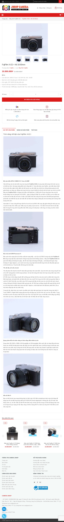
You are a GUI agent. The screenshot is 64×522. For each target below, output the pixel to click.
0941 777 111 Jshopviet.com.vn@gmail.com (20, 505)
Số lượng (4, 94)
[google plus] (40, 482)
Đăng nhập (42, 8)
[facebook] (37, 482)
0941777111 (11, 512)
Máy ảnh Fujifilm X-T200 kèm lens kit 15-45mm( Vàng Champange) (52, 445)
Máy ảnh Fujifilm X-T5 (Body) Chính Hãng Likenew (12, 444)
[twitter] (34, 482)
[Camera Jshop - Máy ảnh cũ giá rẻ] (16, 8)
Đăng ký (49, 8)
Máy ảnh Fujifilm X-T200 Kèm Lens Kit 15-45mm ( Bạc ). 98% (32, 444)
